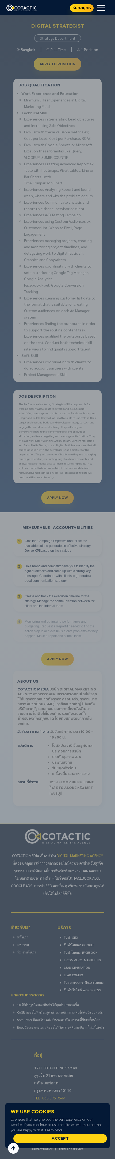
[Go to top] (13, 1148)
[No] (108, 1125)
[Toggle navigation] (101, 7)
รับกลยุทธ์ (81, 8)
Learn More (53, 1129)
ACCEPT (60, 1138)
